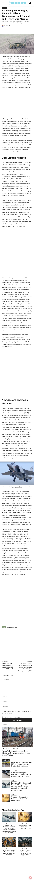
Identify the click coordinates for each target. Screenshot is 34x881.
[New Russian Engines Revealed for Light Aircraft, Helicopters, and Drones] (6, 774)
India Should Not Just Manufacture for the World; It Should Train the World (9, 852)
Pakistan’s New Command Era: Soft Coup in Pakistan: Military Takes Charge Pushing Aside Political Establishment (21, 786)
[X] (13, 30)
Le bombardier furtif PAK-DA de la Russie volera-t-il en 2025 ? (10, 635)
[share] (14, 634)
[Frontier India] (17, 3)
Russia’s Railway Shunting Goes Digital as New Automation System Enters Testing (16, 753)
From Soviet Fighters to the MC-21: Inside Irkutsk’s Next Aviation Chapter (21, 764)
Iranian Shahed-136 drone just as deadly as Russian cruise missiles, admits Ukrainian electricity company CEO (25, 667)
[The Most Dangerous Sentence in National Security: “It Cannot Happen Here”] (25, 842)
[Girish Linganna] (3, 26)
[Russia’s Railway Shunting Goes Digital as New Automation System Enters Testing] (17, 737)
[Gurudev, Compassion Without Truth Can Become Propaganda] (6, 798)
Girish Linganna (9, 25)
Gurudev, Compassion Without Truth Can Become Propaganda (21, 799)
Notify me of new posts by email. (13, 717)
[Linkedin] (17, 30)
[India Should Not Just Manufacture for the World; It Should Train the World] (9, 842)
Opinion (14, 780)
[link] (6, 635)
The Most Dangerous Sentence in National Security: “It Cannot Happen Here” (25, 852)
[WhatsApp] (22, 30)
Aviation (14, 770)
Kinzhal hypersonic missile (12, 627)
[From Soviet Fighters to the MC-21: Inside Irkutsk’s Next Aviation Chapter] (6, 763)
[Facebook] (9, 30)
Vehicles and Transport (10, 748)
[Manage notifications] (30, 877)
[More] (26, 30)
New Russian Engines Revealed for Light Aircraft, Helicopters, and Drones (21, 774)
